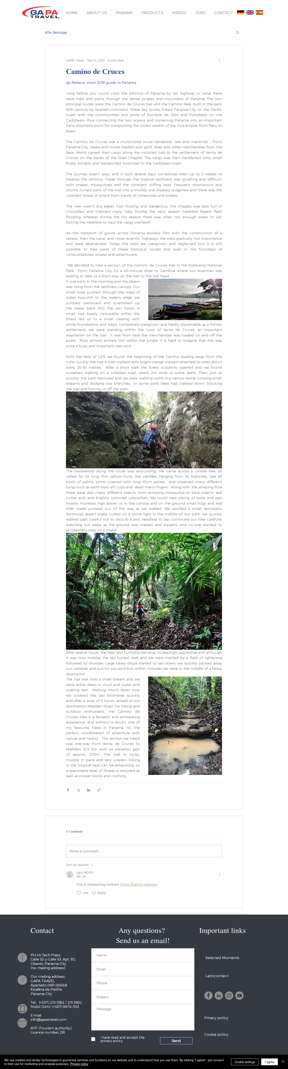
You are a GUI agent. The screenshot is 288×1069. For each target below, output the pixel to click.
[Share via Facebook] (68, 790)
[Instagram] (229, 995)
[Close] (282, 1062)
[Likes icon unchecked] (79, 892)
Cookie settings (245, 1062)
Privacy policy (79, 1064)
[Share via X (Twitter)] (78, 790)
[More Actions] (219, 874)
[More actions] (219, 60)
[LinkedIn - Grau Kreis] (219, 995)
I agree (269, 1062)
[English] (250, 12)
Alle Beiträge (56, 32)
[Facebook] (208, 995)
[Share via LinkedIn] (89, 790)
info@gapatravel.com (48, 1019)
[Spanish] (259, 12)
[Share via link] (99, 790)
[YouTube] (239, 995)
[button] (238, 32)
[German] (240, 12)
